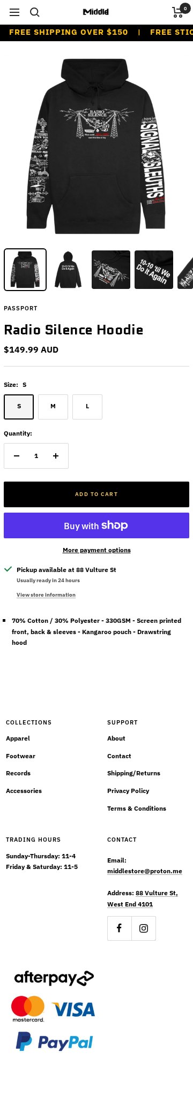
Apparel (18, 738)
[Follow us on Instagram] (143, 928)
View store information (46, 594)
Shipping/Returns (133, 773)
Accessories (24, 791)
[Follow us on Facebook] (119, 928)
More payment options (97, 550)
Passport (21, 308)
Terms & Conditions (136, 808)
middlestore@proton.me (144, 871)
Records (18, 773)
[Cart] (177, 12)
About (116, 738)
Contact (119, 756)
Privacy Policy (128, 791)
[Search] (35, 12)
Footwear (20, 756)
